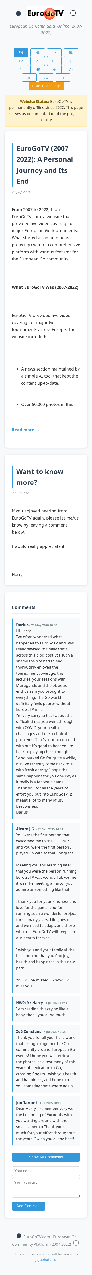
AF (71, 69)
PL (38, 61)
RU (71, 52)
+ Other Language (46, 86)
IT (62, 77)
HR (37, 69)
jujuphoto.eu (46, 1259)
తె (54, 69)
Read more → (26, 429)
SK (29, 77)
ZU (46, 77)
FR (21, 61)
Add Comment (29, 1206)
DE (54, 61)
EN (21, 52)
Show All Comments (46, 1157)
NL (37, 52)
